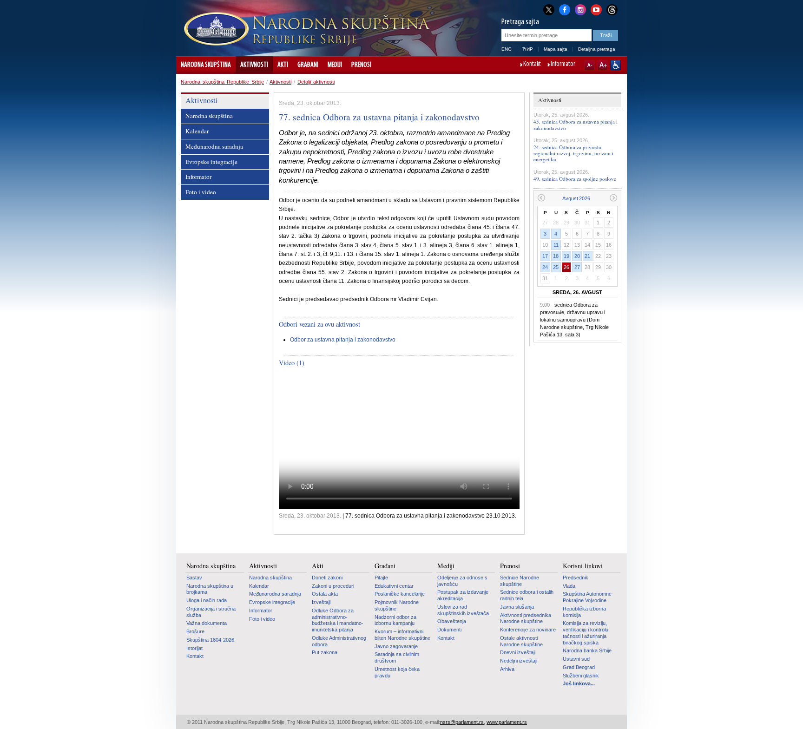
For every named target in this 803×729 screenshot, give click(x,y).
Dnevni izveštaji (517, 652)
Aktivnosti (254, 65)
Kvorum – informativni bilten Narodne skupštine (402, 635)
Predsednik (575, 577)
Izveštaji (321, 602)
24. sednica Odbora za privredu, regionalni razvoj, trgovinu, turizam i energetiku (573, 153)
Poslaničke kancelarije (400, 594)
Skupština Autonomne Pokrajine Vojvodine (587, 597)
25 (556, 267)
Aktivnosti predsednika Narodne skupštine (525, 618)
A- (589, 65)
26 (566, 267)
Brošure (195, 631)
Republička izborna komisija (584, 612)
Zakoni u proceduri (333, 586)
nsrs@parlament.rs (462, 722)
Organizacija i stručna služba (211, 612)
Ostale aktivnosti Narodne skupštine (521, 641)
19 (566, 256)
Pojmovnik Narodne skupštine (397, 605)
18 (556, 256)
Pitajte (381, 577)
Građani (307, 65)
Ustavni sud (576, 659)
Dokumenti (449, 629)
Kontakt (532, 64)
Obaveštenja (451, 621)
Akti (282, 65)
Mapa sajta (555, 49)
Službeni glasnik (581, 675)
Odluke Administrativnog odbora (339, 641)
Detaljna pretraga (596, 49)
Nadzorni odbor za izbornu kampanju (395, 620)
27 (577, 267)
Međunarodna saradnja (214, 146)
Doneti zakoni (327, 577)
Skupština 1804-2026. (211, 640)
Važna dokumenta (206, 623)
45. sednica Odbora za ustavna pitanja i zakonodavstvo (575, 124)
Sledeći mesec (614, 198)
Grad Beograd (579, 667)
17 (545, 256)
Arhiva (507, 669)
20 (577, 256)
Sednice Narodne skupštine (519, 581)
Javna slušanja (517, 607)
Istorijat (194, 648)
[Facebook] (564, 9)
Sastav (194, 577)
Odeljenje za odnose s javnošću (462, 581)
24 (545, 267)
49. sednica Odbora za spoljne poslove (574, 178)
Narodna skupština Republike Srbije (222, 82)
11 (556, 245)
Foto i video (200, 192)
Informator (563, 64)
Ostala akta (325, 594)
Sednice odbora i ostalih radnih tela (526, 595)
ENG (506, 49)
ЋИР (527, 49)
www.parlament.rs (507, 722)
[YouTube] (596, 9)
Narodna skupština (206, 65)
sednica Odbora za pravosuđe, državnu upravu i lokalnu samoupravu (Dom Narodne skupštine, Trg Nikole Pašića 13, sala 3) (574, 319)
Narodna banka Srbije (587, 650)
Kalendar (197, 131)
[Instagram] (580, 9)
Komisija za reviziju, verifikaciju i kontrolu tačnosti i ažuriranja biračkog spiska (585, 632)
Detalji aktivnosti (316, 82)
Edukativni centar (394, 586)
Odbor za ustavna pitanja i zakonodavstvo (342, 339)
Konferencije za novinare (528, 629)
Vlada (569, 586)
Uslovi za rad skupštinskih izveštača (463, 610)
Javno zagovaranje (396, 646)
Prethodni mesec (541, 198)
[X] (548, 9)
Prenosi (361, 65)
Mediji (335, 65)
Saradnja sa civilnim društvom (397, 657)
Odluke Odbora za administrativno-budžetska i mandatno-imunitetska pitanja (337, 620)
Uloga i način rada (206, 600)
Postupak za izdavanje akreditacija (462, 595)
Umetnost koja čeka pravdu (397, 672)
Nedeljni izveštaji (518, 660)
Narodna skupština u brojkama (209, 589)
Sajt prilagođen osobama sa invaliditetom (615, 65)
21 (587, 256)
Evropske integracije (211, 162)
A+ (602, 65)
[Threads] (612, 9)
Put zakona (324, 652)
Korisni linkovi (583, 566)
